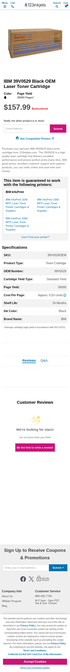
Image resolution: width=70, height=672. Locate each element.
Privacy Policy (28, 625)
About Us (7, 596)
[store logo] (35, 5)
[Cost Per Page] (64, 295)
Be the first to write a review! (35, 447)
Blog (4, 605)
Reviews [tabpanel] (29, 360)
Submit (58, 128)
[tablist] (35, 361)
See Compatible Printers (35, 138)
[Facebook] (23, 581)
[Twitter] (31, 581)
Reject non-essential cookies (35, 667)
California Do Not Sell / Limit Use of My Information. (35, 654)
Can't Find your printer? (35, 236)
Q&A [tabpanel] (44, 360)
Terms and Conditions (34, 650)
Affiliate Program (11, 601)
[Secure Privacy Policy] (43, 581)
